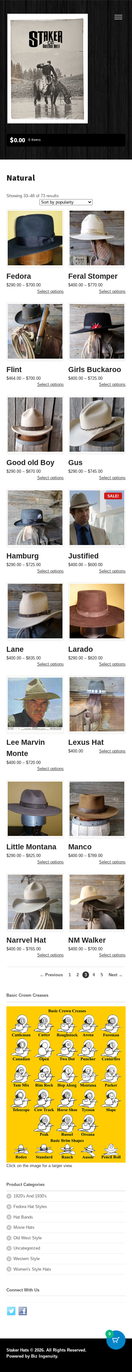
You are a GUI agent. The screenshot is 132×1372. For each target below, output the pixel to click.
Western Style (26, 1258)
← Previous (51, 974)
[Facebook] (23, 1311)
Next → (116, 974)
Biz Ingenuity (44, 1356)
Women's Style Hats (32, 1269)
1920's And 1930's (30, 1196)
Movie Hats (24, 1227)
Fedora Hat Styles (30, 1206)
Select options (50, 291)
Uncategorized (26, 1248)
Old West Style (27, 1238)
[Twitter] (11, 1311)
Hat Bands (23, 1217)
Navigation (118, 17)
